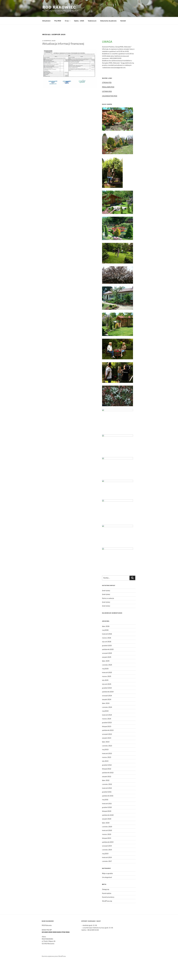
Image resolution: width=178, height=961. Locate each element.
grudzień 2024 (107, 688)
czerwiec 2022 (107, 784)
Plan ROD (57, 21)
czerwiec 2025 (107, 665)
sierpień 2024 (106, 699)
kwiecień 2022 (107, 788)
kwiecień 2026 (107, 634)
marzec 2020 (106, 834)
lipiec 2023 (105, 742)
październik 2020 (108, 815)
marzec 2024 (106, 719)
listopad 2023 (106, 726)
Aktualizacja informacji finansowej (63, 43)
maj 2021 (105, 799)
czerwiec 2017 (107, 861)
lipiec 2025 (105, 661)
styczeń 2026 (106, 641)
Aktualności (46, 21)
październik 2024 (108, 692)
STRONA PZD (106, 82)
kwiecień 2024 (107, 715)
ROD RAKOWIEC (59, 7)
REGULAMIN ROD (108, 87)
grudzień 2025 (107, 645)
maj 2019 (105, 853)
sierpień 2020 (106, 819)
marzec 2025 (106, 676)
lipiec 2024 (105, 703)
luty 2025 (105, 680)
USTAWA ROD (107, 91)
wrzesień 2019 (107, 846)
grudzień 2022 (107, 765)
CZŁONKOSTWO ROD (109, 96)
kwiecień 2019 (107, 857)
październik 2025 (108, 649)
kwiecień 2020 (107, 830)
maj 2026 (105, 630)
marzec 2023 (106, 757)
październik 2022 (107, 772)
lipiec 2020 (105, 823)
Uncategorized (107, 877)
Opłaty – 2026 (79, 21)
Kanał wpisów (106, 893)
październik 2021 (107, 796)
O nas (67, 21)
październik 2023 (108, 730)
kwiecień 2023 (107, 753)
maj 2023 (105, 749)
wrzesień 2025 (107, 653)
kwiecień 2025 (107, 672)
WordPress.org (107, 901)
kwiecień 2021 (107, 803)
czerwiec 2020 (107, 826)
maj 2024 (105, 711)
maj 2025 (105, 668)
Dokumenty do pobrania (108, 21)
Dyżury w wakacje (108, 598)
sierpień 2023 (106, 738)
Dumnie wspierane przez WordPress (54, 956)
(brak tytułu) (106, 590)
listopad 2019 (106, 838)
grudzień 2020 (107, 807)
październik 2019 (107, 842)
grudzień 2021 (106, 792)
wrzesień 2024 (107, 695)
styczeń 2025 (106, 684)
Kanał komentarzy (108, 897)
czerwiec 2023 (107, 746)
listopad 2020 (106, 811)
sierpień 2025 (106, 657)
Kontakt (123, 21)
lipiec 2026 (105, 626)
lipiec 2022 (105, 780)
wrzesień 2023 (107, 734)
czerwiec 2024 (107, 707)
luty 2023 (105, 761)
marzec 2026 (106, 638)
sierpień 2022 (106, 776)
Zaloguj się (105, 889)
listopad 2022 (106, 769)
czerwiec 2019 (107, 850)
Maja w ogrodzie (107, 873)
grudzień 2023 (107, 722)
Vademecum (92, 21)
